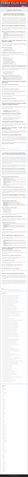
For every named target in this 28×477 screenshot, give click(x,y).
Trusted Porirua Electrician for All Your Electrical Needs (9, 331)
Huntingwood (4, 462)
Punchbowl (3, 446)
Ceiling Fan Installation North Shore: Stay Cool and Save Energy (14, 14)
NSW (3, 391)
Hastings (3, 414)
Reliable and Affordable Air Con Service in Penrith (8, 318)
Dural (3, 443)
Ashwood (3, 456)
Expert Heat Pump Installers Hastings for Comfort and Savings (10, 339)
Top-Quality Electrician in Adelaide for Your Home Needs (9, 359)
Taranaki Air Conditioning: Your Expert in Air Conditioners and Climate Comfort (12, 320)
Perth (3, 404)
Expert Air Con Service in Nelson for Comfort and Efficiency (9, 321)
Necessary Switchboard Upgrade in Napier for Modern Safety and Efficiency (11, 315)
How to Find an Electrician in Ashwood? (7, 366)
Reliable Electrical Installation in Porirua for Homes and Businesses (10, 301)
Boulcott (3, 449)
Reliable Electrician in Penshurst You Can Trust (8, 304)
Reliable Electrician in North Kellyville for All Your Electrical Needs (10, 350)
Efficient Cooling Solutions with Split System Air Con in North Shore (14, 153)
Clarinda (3, 407)
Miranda (3, 436)
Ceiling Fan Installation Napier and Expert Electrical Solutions (10, 334)
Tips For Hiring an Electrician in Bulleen (7, 369)
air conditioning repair (12, 289)
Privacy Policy (17, 475)
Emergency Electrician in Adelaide (6, 346)
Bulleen (3, 459)
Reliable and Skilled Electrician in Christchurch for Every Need (10, 302)
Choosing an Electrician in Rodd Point (7, 378)
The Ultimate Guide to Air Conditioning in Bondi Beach (9, 305)
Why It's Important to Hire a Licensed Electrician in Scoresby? (10, 371)
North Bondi (3, 468)
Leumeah (3, 465)
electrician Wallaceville (5, 337)
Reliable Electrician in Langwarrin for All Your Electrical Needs (10, 327)
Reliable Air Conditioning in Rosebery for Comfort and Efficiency (10, 298)
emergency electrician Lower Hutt (6, 356)
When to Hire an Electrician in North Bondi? (7, 381)
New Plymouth (4, 426)
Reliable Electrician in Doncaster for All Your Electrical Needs (10, 362)
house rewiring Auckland (5, 317)
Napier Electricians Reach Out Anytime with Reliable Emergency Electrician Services (12, 311)
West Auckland (4, 437)
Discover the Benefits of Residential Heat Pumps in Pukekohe (10, 333)
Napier (3, 411)
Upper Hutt (3, 430)
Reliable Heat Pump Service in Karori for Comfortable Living (9, 324)
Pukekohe (3, 427)
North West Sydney (4, 440)
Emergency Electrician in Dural (6, 352)
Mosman (3, 455)
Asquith (3, 453)
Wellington (3, 421)
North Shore (4, 288)
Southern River (4, 405)
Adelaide (3, 395)
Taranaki (3, 418)
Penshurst (3, 401)
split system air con (18, 289)
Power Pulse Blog (4, 0)
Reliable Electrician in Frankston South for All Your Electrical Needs (10, 336)
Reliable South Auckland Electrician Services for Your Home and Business (11, 295)
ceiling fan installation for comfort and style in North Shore (12, 19)
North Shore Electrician (5, 137)
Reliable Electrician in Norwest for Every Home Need (8, 353)
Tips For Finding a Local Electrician (6, 368)
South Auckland (4, 388)
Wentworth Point (4, 389)
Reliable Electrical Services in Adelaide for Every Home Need (9, 299)
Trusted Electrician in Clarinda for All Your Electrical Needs (9, 308)
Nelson (3, 420)
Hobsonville (3, 439)
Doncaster (3, 452)
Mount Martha (4, 458)
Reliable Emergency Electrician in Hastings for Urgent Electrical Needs (11, 314)
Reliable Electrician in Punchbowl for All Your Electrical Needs (10, 355)
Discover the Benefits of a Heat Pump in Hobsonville (8, 343)
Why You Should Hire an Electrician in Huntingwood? (8, 372)
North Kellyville (4, 442)
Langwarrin (3, 424)
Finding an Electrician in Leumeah (6, 375)
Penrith (3, 417)
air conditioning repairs (6, 289)
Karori (3, 423)
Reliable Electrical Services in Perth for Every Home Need (9, 330)
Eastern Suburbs (4, 392)
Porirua (3, 398)
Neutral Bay (3, 471)
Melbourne (3, 408)
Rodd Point (3, 469)
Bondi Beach (3, 402)
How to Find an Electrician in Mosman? (7, 365)
